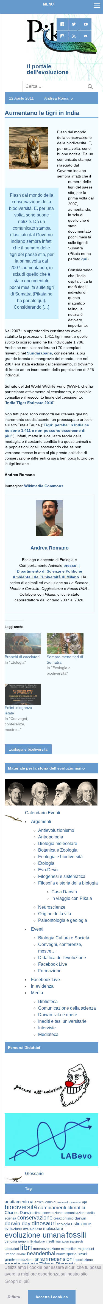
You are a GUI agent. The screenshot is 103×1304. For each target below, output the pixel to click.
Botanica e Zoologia (57, 850)
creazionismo (64, 1218)
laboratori (12, 1249)
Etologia (46, 863)
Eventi (37, 929)
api (84, 1202)
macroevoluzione (46, 1249)
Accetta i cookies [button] (51, 1297)
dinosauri (44, 1223)
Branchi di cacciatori (22, 657)
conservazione (34, 1218)
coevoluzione (53, 1213)
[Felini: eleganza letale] (23, 694)
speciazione (84, 1260)
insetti (50, 1241)
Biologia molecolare (57, 843)
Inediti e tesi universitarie (62, 1021)
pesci (82, 1254)
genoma (11, 1241)
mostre (21, 1254)
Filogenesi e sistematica (61, 876)
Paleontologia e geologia (62, 920)
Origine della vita (54, 913)
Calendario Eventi (42, 812)
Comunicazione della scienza (67, 1008)
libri (26, 1247)
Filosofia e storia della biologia (68, 883)
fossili (76, 1234)
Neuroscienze (51, 907)
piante (10, 1259)
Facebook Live (52, 964)
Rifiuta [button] (14, 1297)
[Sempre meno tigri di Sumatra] (65, 643)
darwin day (17, 1223)
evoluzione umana (35, 1235)
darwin (80, 1218)
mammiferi (69, 1249)
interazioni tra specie (69, 1241)
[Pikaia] (60, 53)
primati (41, 1259)
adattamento (17, 1201)
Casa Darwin (64, 891)
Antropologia (50, 837)
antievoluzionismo (69, 1202)
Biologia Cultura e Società (63, 938)
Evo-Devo (48, 870)
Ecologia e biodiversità (28, 749)
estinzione (81, 1223)
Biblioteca (48, 1001)
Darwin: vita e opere (57, 1014)
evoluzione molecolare (43, 1228)
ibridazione (37, 1241)
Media (37, 992)
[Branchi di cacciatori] (23, 643)
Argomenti (41, 821)
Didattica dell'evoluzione (62, 957)
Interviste (47, 1028)
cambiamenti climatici (61, 1207)
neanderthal (41, 1253)
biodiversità (21, 1207)
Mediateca (48, 1034)
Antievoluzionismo (56, 830)
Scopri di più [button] (17, 1281)
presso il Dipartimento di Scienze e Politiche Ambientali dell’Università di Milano (47, 571)
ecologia (63, 1224)
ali (32, 1202)
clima (37, 1213)
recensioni (61, 1259)
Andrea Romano (58, 98)
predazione (25, 1259)
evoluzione (13, 1229)
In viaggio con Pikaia (71, 898)
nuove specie (66, 1254)
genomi (23, 1241)
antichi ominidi (45, 1202)
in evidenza (42, 986)
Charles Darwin (18, 1212)
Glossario (34, 1173)
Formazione (50, 970)
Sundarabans (39, 353)
